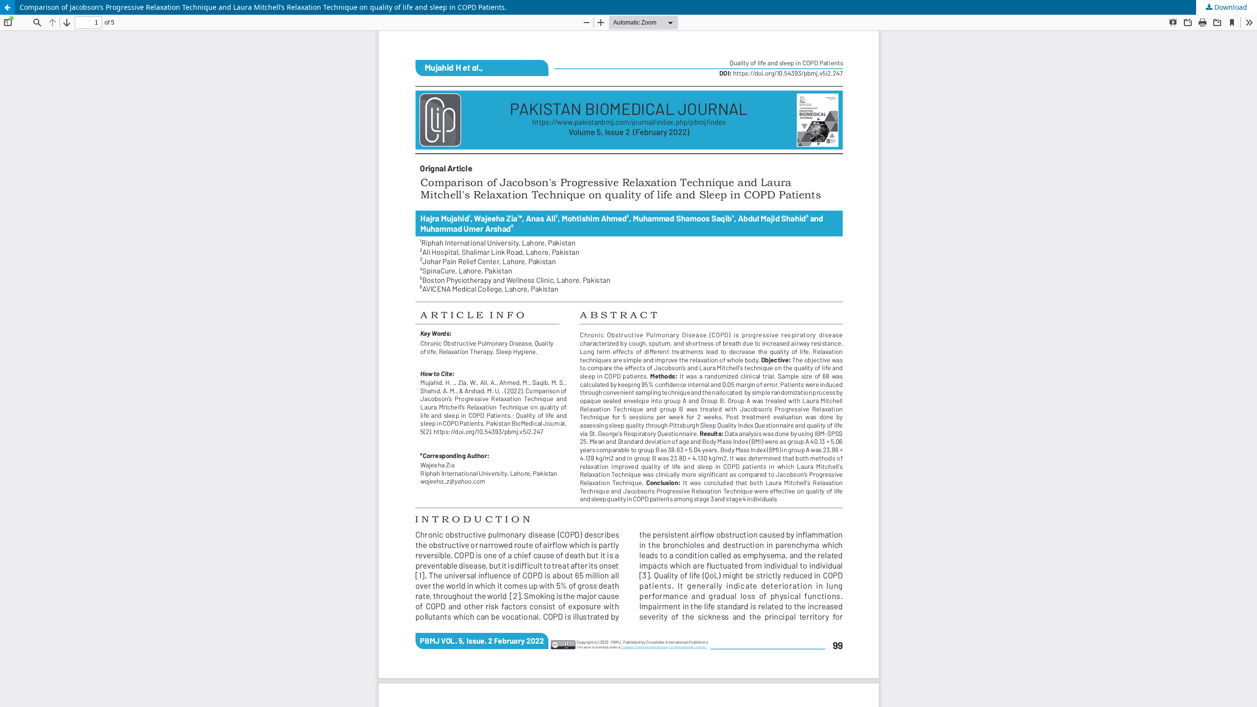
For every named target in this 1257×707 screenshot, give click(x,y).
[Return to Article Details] (7, 7)
